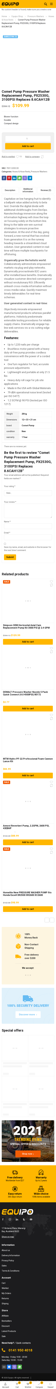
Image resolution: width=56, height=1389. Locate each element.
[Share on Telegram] (30, 178)
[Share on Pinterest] (9, 178)
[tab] (10, 190)
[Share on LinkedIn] (14, 178)
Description (10, 190)
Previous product (47, 920)
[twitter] (24, 1219)
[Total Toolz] (10, 4)
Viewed (50, 1387)
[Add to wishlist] (17, 156)
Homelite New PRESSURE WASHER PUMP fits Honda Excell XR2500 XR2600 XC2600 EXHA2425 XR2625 (27, 895)
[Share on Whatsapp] (19, 178)
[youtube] (31, 1219)
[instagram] (10, 1219)
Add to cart (28, 146)
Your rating (9, 486)
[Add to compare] (42, 156)
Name (7, 521)
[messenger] (9, 1367)
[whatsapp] (19, 1367)
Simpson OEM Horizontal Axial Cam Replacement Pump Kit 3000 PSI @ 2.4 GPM (26, 627)
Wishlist (28, 1384)
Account (5, 1387)
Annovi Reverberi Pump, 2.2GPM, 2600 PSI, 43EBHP (26, 827)
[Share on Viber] (24, 178)
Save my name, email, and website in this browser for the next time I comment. (27, 549)
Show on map (8, 1236)
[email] (4, 1367)
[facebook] (3, 1219)
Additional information (28, 190)
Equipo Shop (17, 16)
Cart (18, 1384)
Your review (10, 502)
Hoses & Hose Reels (21, 171)
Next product (52, 920)
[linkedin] (17, 1219)
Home (4, 16)
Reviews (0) (46, 190)
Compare (39, 1384)
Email (7, 532)
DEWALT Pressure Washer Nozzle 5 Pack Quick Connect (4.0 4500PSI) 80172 (25, 693)
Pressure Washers (36, 16)
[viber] (14, 1367)
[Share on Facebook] (4, 178)
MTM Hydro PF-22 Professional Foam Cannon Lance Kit (28, 760)
